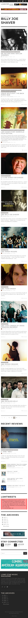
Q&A (7, 212)
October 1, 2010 (11, 56)
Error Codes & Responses (19, 508)
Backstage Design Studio (14, 613)
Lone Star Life (14, 90)
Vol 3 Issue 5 (13, 91)
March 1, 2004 (13, 328)
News (2, 175)
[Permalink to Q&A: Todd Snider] (14, 276)
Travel (19, 90)
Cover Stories (4, 130)
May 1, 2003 (13, 402)
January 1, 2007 (13, 216)
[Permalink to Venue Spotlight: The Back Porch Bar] (14, 80)
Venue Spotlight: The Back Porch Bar (12, 94)
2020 (5, 519)
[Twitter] (23, 1)
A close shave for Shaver (12, 177)
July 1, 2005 (12, 253)
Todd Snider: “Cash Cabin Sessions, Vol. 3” (15, 479)
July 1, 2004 (12, 290)
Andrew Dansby (6, 402)
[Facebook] (18, 1)
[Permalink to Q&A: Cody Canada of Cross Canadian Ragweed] (14, 313)
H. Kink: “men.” (6, 451)
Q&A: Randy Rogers (9, 251)
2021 (5, 517)
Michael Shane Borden (8, 96)
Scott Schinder (10, 472)
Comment (25, 64)
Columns (3, 51)
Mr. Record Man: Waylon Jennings (11, 54)
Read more (3, 64)
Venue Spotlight (5, 91)
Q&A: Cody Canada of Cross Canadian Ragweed (12, 326)
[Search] (2, 1)
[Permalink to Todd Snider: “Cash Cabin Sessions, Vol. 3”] (3, 480)
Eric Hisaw (5, 56)
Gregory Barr (6, 216)
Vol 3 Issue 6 (17, 51)
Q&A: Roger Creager (9, 364)
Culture (3, 90)
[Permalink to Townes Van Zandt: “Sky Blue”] (3, 487)
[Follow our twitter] (2, 545)
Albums (3, 449)
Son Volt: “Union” (12, 471)
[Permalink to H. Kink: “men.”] (14, 439)
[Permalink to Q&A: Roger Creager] (14, 356)
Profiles (16, 130)
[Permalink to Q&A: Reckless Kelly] (14, 389)
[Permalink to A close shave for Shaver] (14, 165)
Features (10, 130)
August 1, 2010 (17, 96)
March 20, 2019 (18, 487)
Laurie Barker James (7, 179)
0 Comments (25, 104)
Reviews (16, 449)
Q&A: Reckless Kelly (9, 401)
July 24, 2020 (13, 453)
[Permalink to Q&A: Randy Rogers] (14, 239)
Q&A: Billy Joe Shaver (10, 214)
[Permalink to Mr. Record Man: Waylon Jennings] (14, 41)
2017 (5, 524)
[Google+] (20, 1)
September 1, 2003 (15, 365)
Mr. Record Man (9, 51)
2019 (5, 521)
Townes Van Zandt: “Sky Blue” (16, 485)
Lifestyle (8, 90)
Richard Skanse (6, 142)
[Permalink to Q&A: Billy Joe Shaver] (14, 202)
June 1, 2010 (12, 142)
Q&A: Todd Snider (8, 288)
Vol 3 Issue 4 (21, 130)
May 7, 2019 (17, 472)
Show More (6, 526)
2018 (5, 522)
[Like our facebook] (15, 545)
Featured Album (9, 449)
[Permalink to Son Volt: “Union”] (3, 473)
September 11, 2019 (19, 467)
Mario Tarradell (6, 365)
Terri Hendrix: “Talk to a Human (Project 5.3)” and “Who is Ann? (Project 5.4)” (17, 465)
